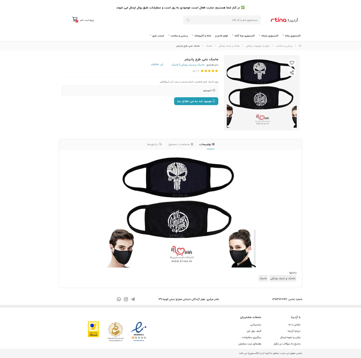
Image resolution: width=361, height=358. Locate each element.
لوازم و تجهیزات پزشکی (257, 46)
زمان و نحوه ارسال (290, 337)
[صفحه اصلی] (300, 46)
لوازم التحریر (221, 36)
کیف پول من (254, 331)
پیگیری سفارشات (251, 337)
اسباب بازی (158, 36)
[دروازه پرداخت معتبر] (93, 328)
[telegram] (133, 299)
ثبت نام (84, 20)
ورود (91, 20)
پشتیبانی (255, 324)
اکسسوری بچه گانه (245, 36)
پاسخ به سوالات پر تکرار (287, 343)
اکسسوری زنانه (292, 36)
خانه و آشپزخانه (203, 36)
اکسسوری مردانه (269, 36)
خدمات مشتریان (250, 317)
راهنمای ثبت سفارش (249, 343)
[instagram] (126, 299)
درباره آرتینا (294, 331)
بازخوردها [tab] (153, 144)
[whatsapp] (119, 299)
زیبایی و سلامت (179, 36)
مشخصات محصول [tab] (179, 144)
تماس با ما (294, 324)
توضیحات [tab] (205, 144)
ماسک (209, 46)
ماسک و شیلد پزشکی (229, 46)
